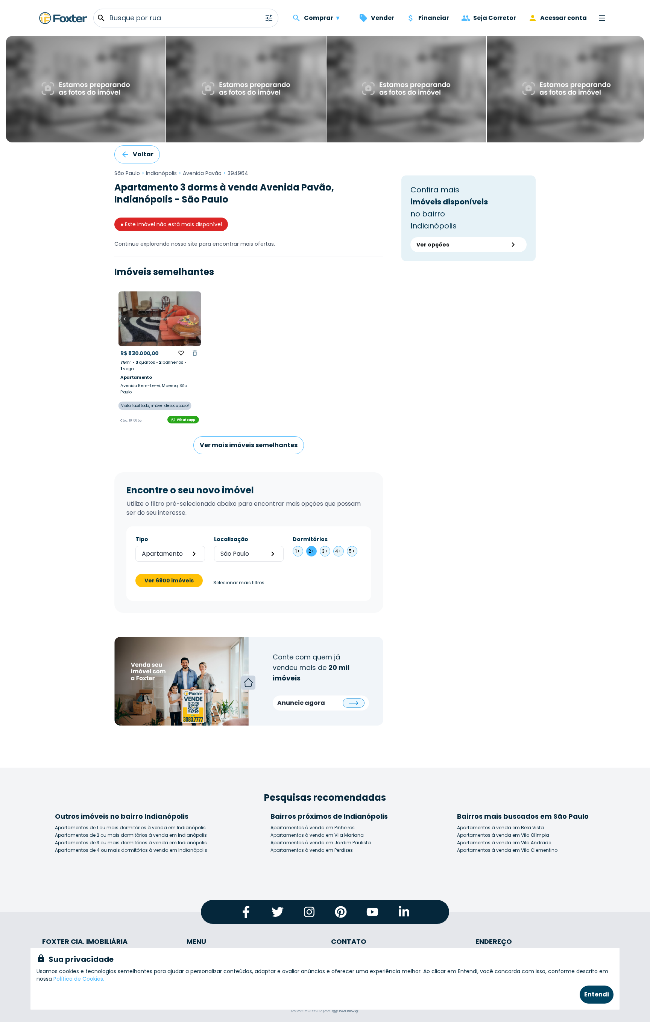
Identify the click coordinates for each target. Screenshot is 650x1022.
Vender (382, 18)
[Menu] (602, 18)
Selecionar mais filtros (238, 583)
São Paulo (127, 173)
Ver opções (432, 244)
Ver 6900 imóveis (169, 580)
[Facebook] (246, 912)
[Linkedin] (404, 912)
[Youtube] (372, 912)
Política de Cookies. (78, 979)
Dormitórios (310, 539)
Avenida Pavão (202, 173)
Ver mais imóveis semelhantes (249, 445)
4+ (338, 551)
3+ (325, 551)
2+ (311, 551)
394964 (238, 173)
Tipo (141, 539)
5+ (352, 551)
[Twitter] (278, 912)
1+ (297, 551)
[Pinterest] (341, 912)
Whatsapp (186, 419)
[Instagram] (309, 912)
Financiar (433, 18)
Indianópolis (161, 173)
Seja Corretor (494, 18)
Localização (231, 539)
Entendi (596, 994)
